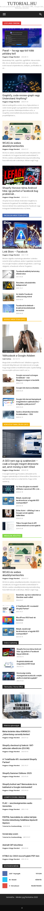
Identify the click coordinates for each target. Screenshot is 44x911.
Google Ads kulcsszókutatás (27, 388)
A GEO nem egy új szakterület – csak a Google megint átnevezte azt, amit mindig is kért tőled (20, 463)
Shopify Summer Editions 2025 (17, 773)
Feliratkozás (36, 886)
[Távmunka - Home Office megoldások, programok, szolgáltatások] (22, 706)
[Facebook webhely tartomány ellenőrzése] (8, 274)
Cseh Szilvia (6, 359)
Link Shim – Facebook (15, 251)
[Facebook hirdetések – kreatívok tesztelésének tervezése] (8, 308)
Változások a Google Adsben (18, 355)
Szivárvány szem (10, 834)
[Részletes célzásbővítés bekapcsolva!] (8, 285)
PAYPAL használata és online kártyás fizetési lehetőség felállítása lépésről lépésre (19, 820)
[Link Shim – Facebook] (22, 235)
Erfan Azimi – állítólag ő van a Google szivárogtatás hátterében (28, 513)
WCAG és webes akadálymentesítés (13, 144)
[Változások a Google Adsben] (22, 338)
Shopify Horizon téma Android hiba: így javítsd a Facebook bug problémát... (20, 190)
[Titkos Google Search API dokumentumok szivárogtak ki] (8, 526)
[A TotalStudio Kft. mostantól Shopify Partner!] (8, 609)
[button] (4, 14)
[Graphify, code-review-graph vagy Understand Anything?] (22, 82)
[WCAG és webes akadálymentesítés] (22, 130)
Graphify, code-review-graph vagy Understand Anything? (21, 97)
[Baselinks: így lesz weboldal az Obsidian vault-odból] (8, 598)
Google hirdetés (8, 351)
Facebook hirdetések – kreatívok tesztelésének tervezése (25, 308)
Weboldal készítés (9, 568)
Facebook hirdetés (9, 247)
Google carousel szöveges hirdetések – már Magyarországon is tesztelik (27, 377)
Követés (38, 880)
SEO (4, 457)
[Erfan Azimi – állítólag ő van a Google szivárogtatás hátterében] (8, 513)
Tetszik (39, 873)
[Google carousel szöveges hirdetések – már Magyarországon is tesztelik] (8, 378)
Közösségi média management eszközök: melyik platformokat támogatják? (29, 675)
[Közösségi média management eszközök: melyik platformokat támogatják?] (8, 676)
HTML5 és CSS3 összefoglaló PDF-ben (20, 856)
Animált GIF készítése (12, 845)
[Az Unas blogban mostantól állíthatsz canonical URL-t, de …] (8, 489)
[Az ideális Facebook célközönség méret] (8, 297)
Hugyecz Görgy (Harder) (11, 57)
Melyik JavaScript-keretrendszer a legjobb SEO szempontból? (27, 500)
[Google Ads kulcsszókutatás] (8, 391)
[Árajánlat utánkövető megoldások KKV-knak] (8, 664)
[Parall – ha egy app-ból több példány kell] (22, 38)
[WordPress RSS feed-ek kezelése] (8, 620)
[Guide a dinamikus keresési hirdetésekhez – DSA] (8, 415)
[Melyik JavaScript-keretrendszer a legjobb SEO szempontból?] (8, 501)
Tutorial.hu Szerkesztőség (12, 826)
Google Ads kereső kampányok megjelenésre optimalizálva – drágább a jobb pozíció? (28, 401)
